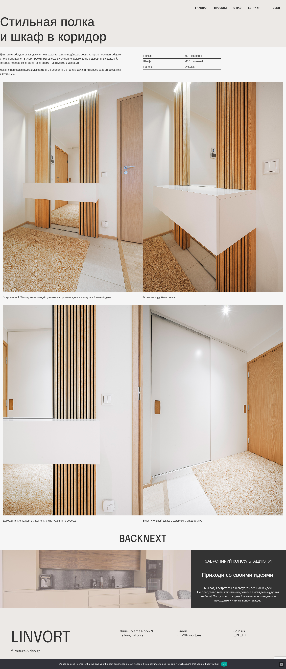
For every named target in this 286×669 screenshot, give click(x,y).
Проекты (220, 7)
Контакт (254, 7)
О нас (237, 7)
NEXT (155, 539)
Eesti (276, 7)
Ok (224, 664)
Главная (201, 7)
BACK (131, 539)
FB (244, 635)
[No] (281, 664)
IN (237, 635)
